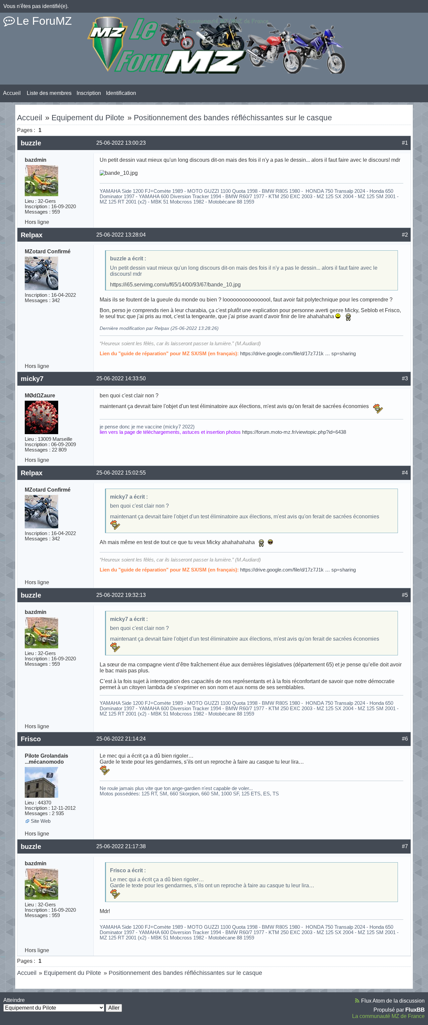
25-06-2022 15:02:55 (121, 473)
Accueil (12, 93)
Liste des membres (49, 93)
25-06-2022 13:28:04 (121, 235)
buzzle (31, 143)
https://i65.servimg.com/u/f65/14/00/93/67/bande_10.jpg (175, 284)
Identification (121, 93)
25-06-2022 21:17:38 (121, 846)
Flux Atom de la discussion (393, 1001)
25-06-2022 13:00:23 (121, 143)
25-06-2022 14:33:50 (121, 378)
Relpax (31, 235)
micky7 (32, 378)
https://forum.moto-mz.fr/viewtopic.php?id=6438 (294, 432)
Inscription (89, 93)
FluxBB (415, 1009)
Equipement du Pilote (87, 117)
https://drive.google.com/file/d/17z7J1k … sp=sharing (298, 353)
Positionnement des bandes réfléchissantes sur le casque (233, 117)
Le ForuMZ (44, 20)
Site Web (40, 821)
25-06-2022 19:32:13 (121, 595)
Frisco (31, 739)
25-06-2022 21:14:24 (121, 739)
